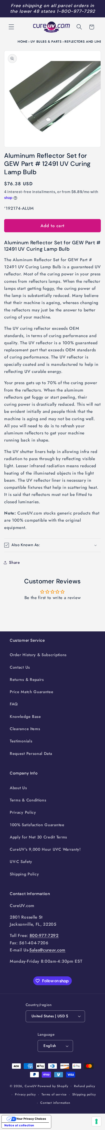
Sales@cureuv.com (47, 950)
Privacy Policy (23, 812)
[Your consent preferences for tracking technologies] (96, 1121)
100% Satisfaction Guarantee (37, 825)
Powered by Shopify (53, 1085)
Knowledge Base (25, 716)
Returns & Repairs (27, 679)
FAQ (14, 704)
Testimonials (21, 741)
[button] (11, 27)
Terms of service (54, 1094)
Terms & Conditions (28, 800)
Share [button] (14, 562)
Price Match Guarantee (31, 692)
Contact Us (20, 667)
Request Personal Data (31, 753)
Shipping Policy (24, 874)
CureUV (31, 1085)
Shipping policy (84, 1094)
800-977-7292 (44, 935)
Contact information (55, 1102)
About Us (18, 788)
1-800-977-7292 (76, 11)
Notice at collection (19, 1125)
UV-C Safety (21, 861)
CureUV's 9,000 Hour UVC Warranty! (45, 849)
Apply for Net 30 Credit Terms (38, 837)
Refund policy (84, 1086)
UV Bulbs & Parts (46, 41)
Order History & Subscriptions (38, 655)
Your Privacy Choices (31, 1118)
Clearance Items (25, 729)
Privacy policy (25, 1094)
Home (23, 41)
